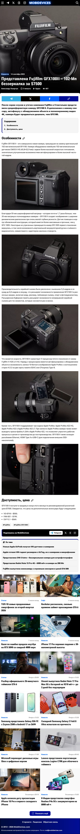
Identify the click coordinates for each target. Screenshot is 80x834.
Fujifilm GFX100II (21, 525)
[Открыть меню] (2, 3)
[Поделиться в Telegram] (11, 98)
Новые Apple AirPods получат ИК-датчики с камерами (28, 547)
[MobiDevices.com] (40, 3)
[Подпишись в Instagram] (25, 3)
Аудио (37, 89)
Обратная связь (50, 822)
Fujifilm (7, 525)
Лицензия (37, 822)
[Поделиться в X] (30, 98)
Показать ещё (41, 813)
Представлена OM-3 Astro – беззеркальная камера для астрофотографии (37, 558)
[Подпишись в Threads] (19, 3)
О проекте (26, 822)
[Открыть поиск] (77, 3)
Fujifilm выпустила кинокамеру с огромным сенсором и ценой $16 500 (36, 569)
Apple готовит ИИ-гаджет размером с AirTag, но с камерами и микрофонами (39, 552)
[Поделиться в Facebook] (49, 98)
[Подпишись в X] (13, 3)
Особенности (12, 125)
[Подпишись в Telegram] (8, 3)
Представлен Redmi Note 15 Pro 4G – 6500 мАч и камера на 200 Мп (33, 563)
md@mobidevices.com (53, 830)
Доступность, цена (15, 129)
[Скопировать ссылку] (68, 98)
